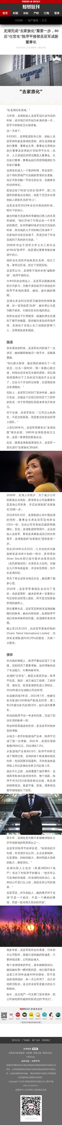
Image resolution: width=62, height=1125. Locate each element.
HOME (19, 20)
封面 (15, 13)
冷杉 (25, 13)
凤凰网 (29, 1053)
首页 (5, 13)
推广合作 (36, 1040)
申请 (34, 1049)
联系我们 (46, 1040)
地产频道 (33, 20)
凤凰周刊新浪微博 (17, 1053)
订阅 (46, 13)
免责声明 (36, 1061)
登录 (57, 13)
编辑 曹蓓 (42, 48)
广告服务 (26, 1040)
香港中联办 (47, 1053)
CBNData (30, 1057)
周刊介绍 (16, 1040)
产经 (36, 13)
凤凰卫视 (37, 1053)
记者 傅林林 (32, 48)
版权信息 (25, 1061)
